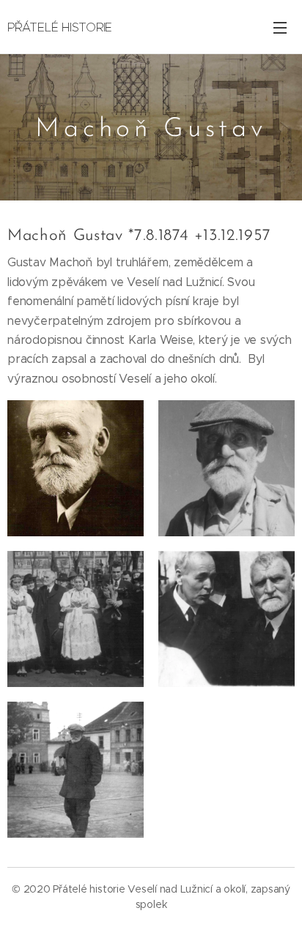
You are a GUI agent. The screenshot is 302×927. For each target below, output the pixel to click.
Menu (280, 27)
